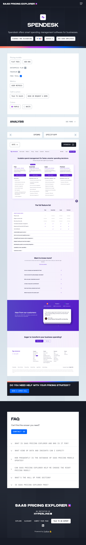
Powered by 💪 (43, 531)
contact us (19, 431)
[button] (80, 3)
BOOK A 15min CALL (19, 391)
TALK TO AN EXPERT (61, 521)
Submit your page (41, 521)
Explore (18, 521)
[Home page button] (20, 3)
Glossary (27, 521)
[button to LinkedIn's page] (43, 525)
